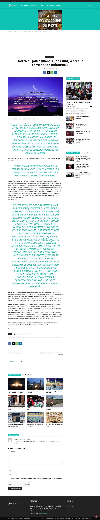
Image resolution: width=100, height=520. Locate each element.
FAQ (43, 518)
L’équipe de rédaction (59, 518)
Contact (58, 5)
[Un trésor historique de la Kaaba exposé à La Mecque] (16, 417)
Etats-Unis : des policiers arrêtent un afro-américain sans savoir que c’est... (82, 166)
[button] (90, 5)
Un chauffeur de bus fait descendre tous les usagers (51, 353)
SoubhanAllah (30, 334)
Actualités (24, 5)
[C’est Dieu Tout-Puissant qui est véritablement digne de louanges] (16, 384)
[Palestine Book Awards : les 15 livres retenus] (70, 133)
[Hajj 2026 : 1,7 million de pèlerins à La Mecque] (54, 417)
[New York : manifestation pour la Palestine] (79, 91)
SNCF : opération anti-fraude (15, 353)
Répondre (16, 443)
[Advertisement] (50, 44)
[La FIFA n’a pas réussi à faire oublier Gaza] (35, 401)
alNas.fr (15, 518)
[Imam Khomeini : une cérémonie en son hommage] (35, 417)
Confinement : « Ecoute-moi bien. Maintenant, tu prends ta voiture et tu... (83, 174)
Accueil (9, 31)
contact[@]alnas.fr (43, 513)
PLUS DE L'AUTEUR (26, 374)
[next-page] (12, 429)
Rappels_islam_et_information (19, 334)
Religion (33, 5)
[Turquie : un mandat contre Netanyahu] (70, 118)
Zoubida (46, 68)
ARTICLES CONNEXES (14, 374)
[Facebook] (88, 1)
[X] (90, 1)
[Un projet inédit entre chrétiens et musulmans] (54, 401)
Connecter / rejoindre (24, 1)
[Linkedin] (55, 72)
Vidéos (42, 5)
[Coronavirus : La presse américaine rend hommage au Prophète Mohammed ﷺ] (70, 158)
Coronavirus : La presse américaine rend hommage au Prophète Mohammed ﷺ (83, 158)
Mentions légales (49, 518)
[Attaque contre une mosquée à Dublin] (16, 401)
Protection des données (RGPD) (85, 518)
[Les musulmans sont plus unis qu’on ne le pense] (54, 384)
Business (50, 5)
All (84, 152)
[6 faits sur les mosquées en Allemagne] (35, 384)
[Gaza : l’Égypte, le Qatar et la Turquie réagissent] (70, 126)
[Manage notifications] (96, 516)
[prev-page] (9, 429)
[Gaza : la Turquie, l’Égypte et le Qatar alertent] (70, 141)
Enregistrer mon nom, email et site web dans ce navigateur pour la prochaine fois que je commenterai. (36, 478)
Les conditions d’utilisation (71, 518)
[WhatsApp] (51, 72)
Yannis (67, 106)
